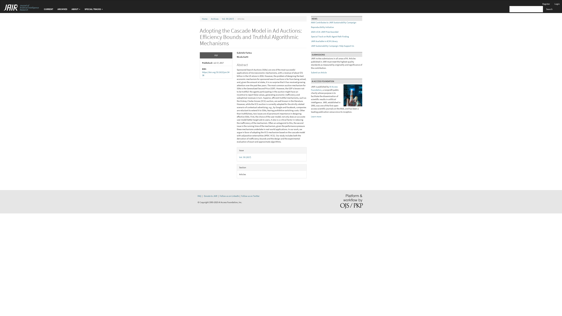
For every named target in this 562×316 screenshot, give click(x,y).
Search (549, 9)
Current (48, 9)
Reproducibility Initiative (322, 27)
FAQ (199, 196)
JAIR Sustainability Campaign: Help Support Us (332, 45)
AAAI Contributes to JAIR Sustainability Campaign (333, 22)
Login (557, 3)
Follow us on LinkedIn (229, 196)
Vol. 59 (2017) (228, 18)
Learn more (316, 116)
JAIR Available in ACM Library (324, 41)
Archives (62, 9)
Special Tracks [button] (93, 9)
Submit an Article (319, 72)
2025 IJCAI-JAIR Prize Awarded (324, 31)
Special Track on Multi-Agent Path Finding (330, 36)
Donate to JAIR (210, 196)
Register (546, 3)
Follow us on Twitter (250, 196)
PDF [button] (216, 55)
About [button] (75, 9)
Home (204, 18)
